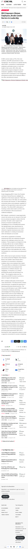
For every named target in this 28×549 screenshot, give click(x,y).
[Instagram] (22, 347)
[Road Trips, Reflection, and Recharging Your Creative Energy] (23, 468)
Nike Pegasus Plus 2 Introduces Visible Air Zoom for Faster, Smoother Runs (8, 402)
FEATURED (7, 413)
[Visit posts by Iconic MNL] (2, 347)
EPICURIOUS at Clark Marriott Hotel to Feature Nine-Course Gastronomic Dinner (9, 425)
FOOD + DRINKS (4, 428)
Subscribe (5, 496)
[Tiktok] (7, 370)
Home (2, 7)
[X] (20, 347)
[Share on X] (7, 22)
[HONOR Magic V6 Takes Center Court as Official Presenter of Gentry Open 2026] (23, 379)
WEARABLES (3, 397)
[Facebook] (18, 347)
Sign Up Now (20, 537)
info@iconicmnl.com (16, 351)
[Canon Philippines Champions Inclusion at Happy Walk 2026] (23, 454)
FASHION (3, 405)
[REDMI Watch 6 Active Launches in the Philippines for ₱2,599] (23, 395)
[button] (2, 1)
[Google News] (20, 370)
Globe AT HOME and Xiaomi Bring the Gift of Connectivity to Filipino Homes (9, 475)
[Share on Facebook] (5, 22)
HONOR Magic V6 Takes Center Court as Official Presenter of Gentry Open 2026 (8, 379)
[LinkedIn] (26, 347)
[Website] (17, 347)
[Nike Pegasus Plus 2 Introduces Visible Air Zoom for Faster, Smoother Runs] (23, 402)
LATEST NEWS (6, 7)
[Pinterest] (24, 347)
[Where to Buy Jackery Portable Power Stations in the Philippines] (23, 418)
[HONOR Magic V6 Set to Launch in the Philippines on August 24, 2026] (23, 387)
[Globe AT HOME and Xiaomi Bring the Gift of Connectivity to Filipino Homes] (23, 475)
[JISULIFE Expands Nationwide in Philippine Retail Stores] (23, 461)
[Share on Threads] (14, 546)
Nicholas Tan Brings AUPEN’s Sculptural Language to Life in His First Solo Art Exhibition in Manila (9, 410)
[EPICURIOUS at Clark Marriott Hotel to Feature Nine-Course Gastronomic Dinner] (23, 425)
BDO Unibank (6, 188)
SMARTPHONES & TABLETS (6, 389)
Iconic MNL (8, 1)
